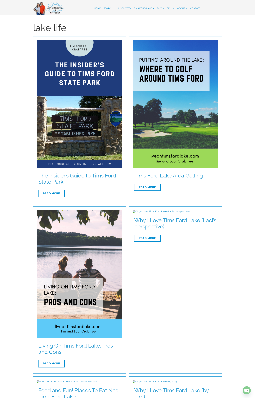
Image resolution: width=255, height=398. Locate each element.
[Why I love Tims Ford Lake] (161, 211)
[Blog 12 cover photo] (79, 211)
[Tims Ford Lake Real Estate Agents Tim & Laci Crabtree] (49, 2)
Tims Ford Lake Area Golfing (168, 175)
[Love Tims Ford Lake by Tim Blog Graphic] (155, 381)
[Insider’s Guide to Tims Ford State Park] (79, 41)
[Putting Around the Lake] (175, 41)
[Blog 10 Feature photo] (67, 381)
